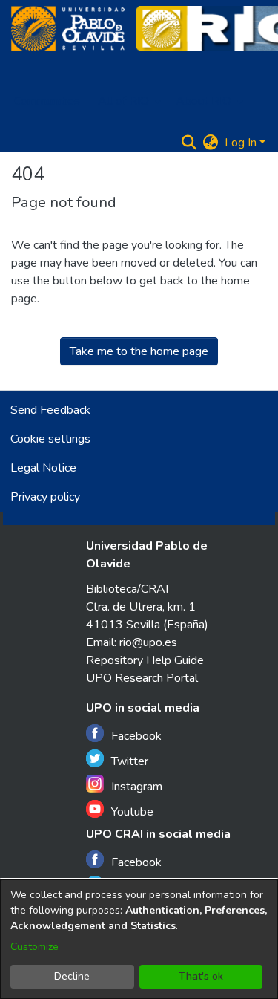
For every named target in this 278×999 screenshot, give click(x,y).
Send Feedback (50, 410)
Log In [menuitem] (241, 142)
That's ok (201, 976)
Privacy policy (45, 497)
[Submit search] (189, 143)
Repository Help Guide (145, 660)
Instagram (136, 786)
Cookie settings (50, 439)
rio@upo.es (148, 642)
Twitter (129, 761)
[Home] (68, 28)
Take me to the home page (139, 351)
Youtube (132, 812)
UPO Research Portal (142, 678)
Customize (34, 947)
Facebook (136, 736)
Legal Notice (43, 468)
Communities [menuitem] (47, 101)
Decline (72, 976)
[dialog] (139, 939)
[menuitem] (128, 101)
